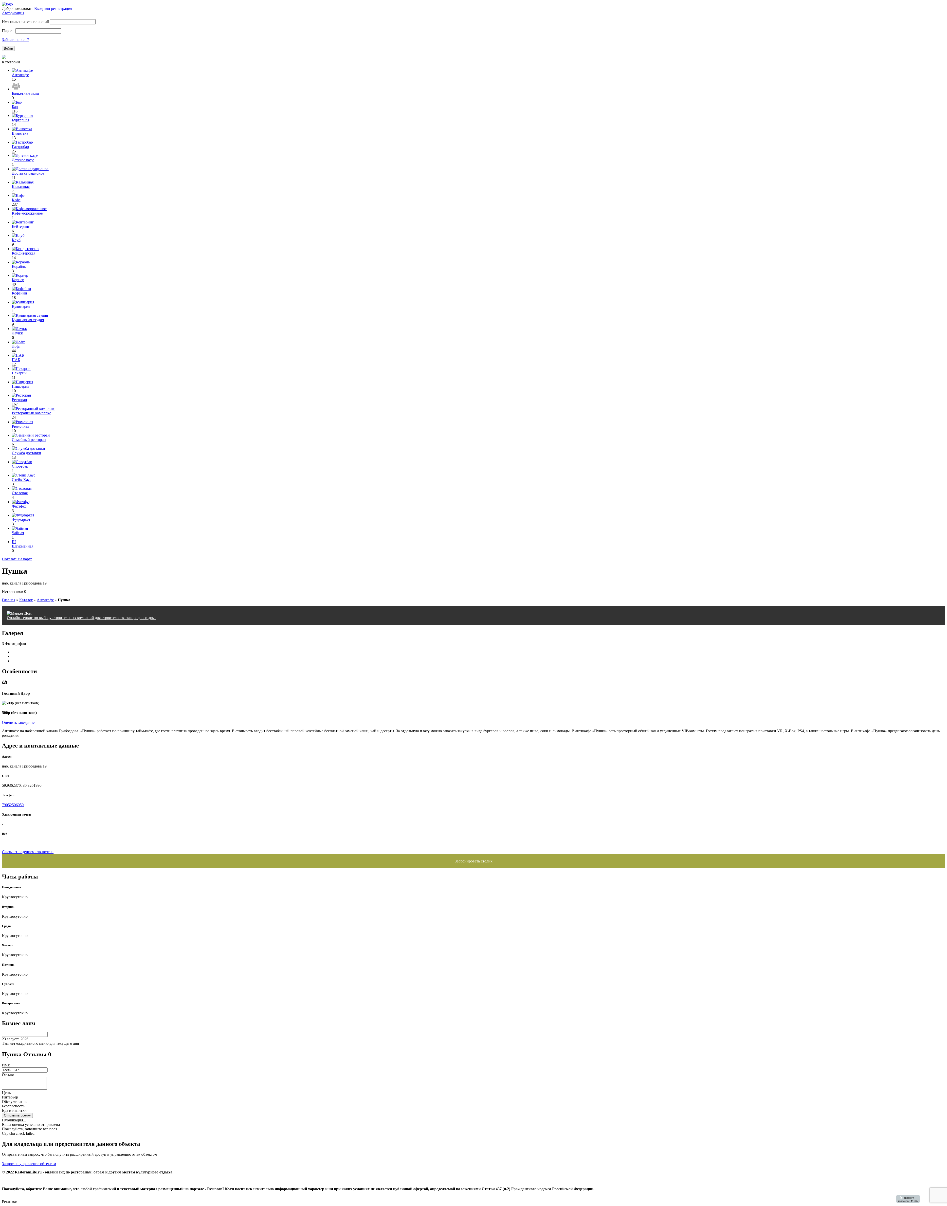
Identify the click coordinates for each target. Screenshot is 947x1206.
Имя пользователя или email (25, 21)
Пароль (8, 31)
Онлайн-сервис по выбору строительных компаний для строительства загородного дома (81, 618)
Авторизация (13, 13)
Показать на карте (17, 559)
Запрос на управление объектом (29, 1164)
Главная (8, 600)
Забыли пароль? (15, 39)
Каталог (26, 600)
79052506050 (13, 805)
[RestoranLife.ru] (7, 4)
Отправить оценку (17, 1115)
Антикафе (45, 600)
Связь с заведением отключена (28, 852)
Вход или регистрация (53, 8)
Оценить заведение (18, 722)
